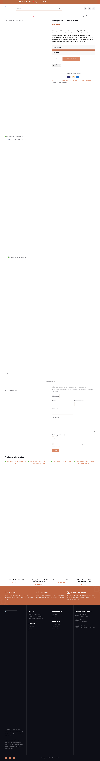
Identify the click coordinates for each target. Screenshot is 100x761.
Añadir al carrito (71, 58)
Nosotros (39, 16)
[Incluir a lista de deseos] (15, 575)
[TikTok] (93, 8)
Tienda (54, 616)
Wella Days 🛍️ (30, 16)
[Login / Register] (94, 16)
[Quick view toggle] (22, 575)
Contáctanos (49, 16)
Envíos (30, 629)
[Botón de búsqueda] (60, 8)
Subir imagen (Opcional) (58, 435)
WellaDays (55, 629)
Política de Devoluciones (36, 618)
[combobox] (37, 8)
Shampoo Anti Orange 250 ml (61, 579)
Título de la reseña (57, 409)
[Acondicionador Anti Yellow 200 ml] (15, 519)
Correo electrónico (79, 400)
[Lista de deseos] (83, 16)
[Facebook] (85, 8)
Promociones (32, 631)
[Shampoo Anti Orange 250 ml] (61, 519)
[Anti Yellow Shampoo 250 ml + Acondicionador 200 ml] (84, 519)
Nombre (54, 400)
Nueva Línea (55, 627)
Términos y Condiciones (35, 616)
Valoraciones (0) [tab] (50, 381)
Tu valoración (56, 417)
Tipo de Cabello (18, 16)
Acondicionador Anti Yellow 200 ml (15, 579)
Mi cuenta (31, 627)
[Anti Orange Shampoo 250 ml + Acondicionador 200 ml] (38, 519)
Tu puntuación (55, 396)
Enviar (55, 450)
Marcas (7, 16)
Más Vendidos (56, 625)
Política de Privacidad (35, 614)
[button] (73, 47)
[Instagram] (89, 8)
